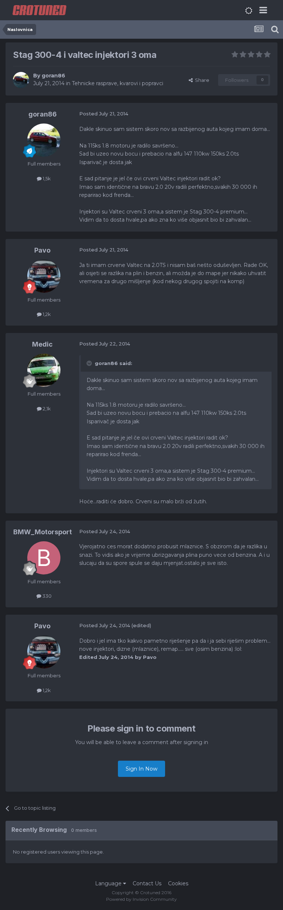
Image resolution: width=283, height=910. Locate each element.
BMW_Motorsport (42, 532)
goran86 (53, 75)
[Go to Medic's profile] (43, 370)
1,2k (46, 314)
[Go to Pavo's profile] (43, 276)
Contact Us (147, 883)
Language (109, 883)
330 (46, 596)
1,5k (46, 178)
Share (201, 80)
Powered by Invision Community (141, 899)
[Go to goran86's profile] (21, 80)
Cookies (178, 883)
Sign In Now (141, 768)
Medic (42, 344)
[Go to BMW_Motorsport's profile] (43, 557)
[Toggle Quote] (90, 363)
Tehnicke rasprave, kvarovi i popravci (117, 83)
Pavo (42, 250)
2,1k (46, 408)
